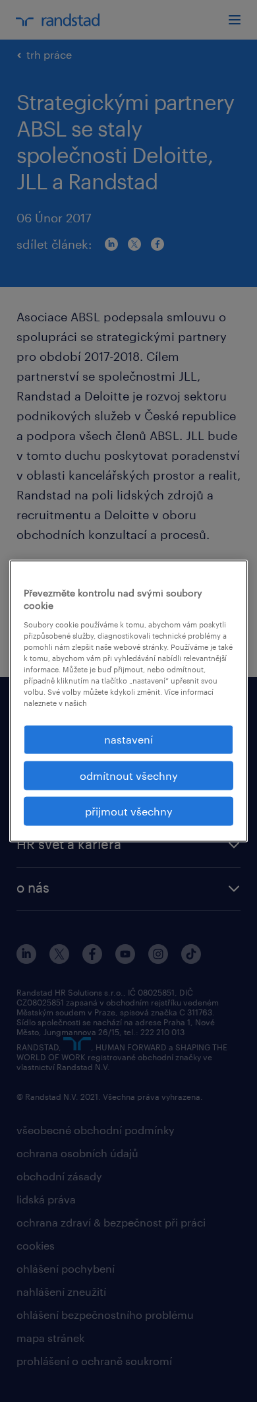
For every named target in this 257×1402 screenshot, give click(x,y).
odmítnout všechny (129, 775)
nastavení (128, 739)
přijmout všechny (129, 811)
